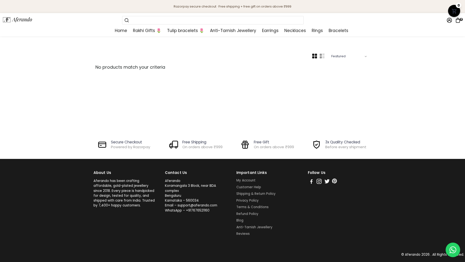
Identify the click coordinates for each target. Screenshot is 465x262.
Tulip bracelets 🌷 (185, 30)
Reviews (243, 234)
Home (121, 30)
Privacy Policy (247, 201)
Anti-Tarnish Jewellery (233, 30)
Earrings (270, 30)
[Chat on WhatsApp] (453, 250)
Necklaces (295, 30)
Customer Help (248, 187)
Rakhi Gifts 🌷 (147, 30)
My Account (246, 180)
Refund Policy (247, 214)
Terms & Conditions (252, 207)
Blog (239, 220)
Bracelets (338, 30)
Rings (317, 30)
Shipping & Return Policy (256, 194)
